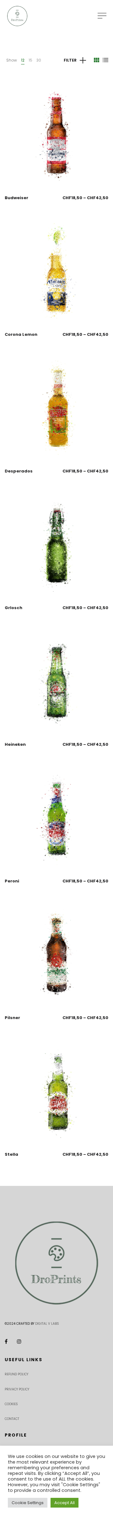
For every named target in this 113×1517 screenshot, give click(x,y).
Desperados (19, 471)
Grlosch (13, 608)
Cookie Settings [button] (28, 1503)
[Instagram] (19, 1341)
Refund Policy (16, 1374)
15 (30, 60)
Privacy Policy (17, 1389)
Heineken (15, 744)
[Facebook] (6, 1341)
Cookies (11, 1404)
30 (38, 60)
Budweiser (16, 198)
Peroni (12, 881)
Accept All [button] (64, 1503)
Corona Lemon (21, 334)
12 (22, 60)
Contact (12, 1418)
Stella (11, 1154)
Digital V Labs (47, 1323)
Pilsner (12, 1018)
